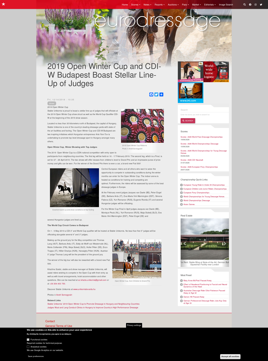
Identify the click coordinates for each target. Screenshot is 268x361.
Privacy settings (134, 325)
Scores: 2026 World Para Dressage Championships (202, 136)
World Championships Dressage (197, 200)
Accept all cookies (230, 356)
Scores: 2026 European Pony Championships (199, 166)
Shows (51, 103)
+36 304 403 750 (57, 283)
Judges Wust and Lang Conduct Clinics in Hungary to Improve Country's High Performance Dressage (92, 307)
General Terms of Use (58, 326)
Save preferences (36, 356)
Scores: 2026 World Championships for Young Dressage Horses (204, 151)
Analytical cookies (38, 346)
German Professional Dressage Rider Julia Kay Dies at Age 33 (205, 301)
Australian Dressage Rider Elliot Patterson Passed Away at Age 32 (204, 291)
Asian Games (189, 204)
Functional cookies (39, 339)
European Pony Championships (196, 192)
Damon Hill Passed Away (194, 296)
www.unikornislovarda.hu (84, 289)
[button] (184, 242)
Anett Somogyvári (64, 294)
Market (196, 4)
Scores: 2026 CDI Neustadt (192, 160)
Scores (135, 4)
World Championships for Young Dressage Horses (204, 196)
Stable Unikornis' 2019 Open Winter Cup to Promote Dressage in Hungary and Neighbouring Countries (93, 303)
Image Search (226, 4)
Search (189, 120)
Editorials (209, 4)
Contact (50, 321)
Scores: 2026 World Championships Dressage (199, 143)
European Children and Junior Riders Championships (205, 188)
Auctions (172, 4)
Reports (159, 4)
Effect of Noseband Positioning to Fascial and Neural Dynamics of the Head (205, 285)
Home (125, 4)
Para (184, 4)
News (147, 4)
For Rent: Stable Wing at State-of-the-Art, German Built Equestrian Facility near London (205, 263)
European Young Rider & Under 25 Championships (204, 185)
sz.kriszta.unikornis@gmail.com (92, 280)
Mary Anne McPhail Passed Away (198, 280)
